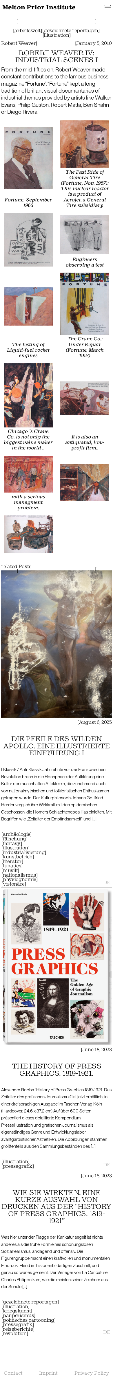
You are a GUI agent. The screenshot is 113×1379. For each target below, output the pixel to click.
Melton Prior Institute (39, 7)
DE (106, 882)
